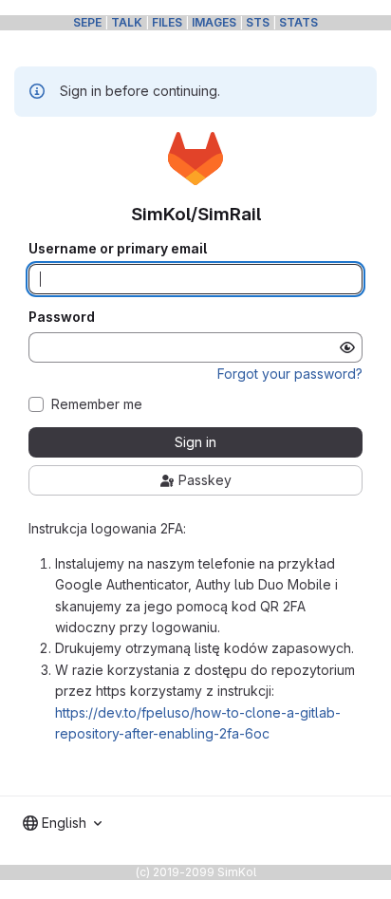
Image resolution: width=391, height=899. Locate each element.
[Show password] (347, 347)
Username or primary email (117, 248)
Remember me (96, 404)
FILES (167, 22)
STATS (298, 22)
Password (61, 317)
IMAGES (214, 22)
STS (258, 22)
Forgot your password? (290, 373)
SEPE (87, 22)
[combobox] (62, 823)
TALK (126, 22)
